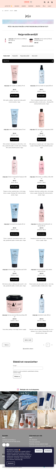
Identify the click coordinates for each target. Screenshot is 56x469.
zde (21, 459)
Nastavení (10, 463)
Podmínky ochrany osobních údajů (38, 444)
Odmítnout (39, 450)
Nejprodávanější (24, 55)
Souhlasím (48, 450)
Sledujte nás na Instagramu (29, 389)
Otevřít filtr (6, 61)
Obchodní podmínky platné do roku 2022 (40, 446)
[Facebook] (4, 445)
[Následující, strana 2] (48, 345)
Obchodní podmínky (34, 442)
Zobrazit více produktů (27, 46)
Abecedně (34, 55)
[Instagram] (7, 445)
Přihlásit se (17, 376)
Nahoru (7, 344)
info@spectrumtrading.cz (9, 439)
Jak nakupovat (33, 439)
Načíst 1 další (28, 340)
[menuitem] (8, 6)
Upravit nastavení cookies (15, 467)
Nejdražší (15, 55)
